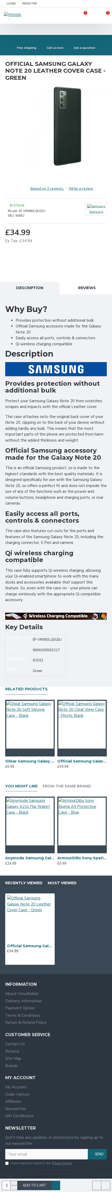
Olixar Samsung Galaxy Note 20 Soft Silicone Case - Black (30, 761)
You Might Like (21, 786)
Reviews (87, 287)
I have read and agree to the (41, 1163)
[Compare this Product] (40, 752)
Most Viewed (62, 883)
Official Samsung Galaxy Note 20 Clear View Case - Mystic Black (82, 761)
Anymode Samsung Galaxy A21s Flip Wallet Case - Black (30, 858)
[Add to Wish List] (30, 752)
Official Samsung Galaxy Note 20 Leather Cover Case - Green (30, 946)
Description (29, 287)
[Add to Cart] (19, 752)
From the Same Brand (67, 786)
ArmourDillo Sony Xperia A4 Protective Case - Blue (82, 858)
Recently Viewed (23, 883)
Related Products (26, 689)
